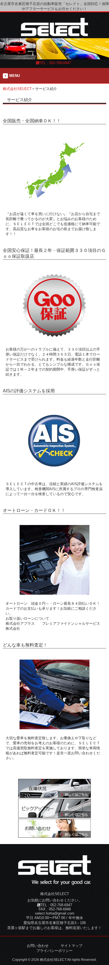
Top (104, 960)
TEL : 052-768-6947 (55, 63)
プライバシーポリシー (54, 951)
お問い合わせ (38, 946)
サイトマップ (71, 946)
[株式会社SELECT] (54, 34)
